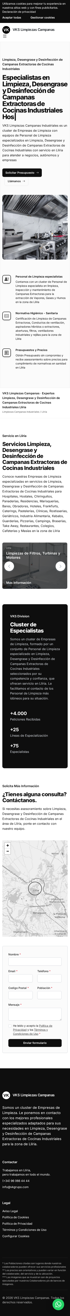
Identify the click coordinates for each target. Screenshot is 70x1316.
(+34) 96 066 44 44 (16, 1181)
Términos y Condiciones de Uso (24, 1230)
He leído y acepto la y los (32, 1029)
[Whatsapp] (58, 1304)
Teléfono (44, 971)
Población (44, 988)
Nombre (14, 954)
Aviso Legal (10, 1211)
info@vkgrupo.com (15, 1187)
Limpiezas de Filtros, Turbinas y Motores (33, 555)
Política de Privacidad (17, 1223)
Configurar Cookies (15, 1236)
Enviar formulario (35, 1042)
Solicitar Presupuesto (19, 172)
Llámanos (14, 181)
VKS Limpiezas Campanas (33, 30)
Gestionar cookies (43, 17)
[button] (60, 566)
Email (13, 971)
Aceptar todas (11, 17)
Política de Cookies (15, 1217)
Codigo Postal (18, 988)
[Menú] (4, 36)
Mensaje (15, 1004)
